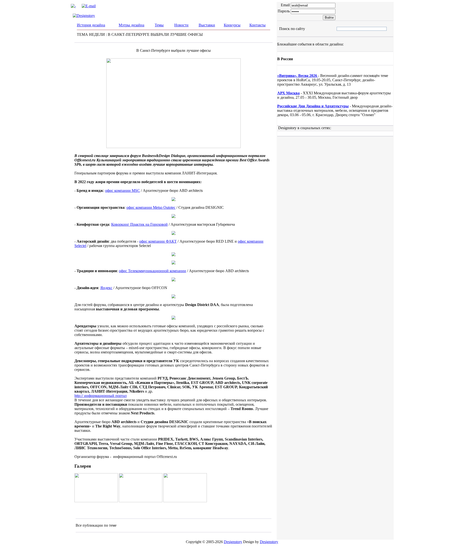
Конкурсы (232, 25)
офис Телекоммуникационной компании (152, 271)
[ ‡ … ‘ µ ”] (340, 28)
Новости (181, 25)
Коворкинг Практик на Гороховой (139, 224)
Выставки (207, 25)
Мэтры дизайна (131, 25)
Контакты (257, 25)
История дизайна (91, 25)
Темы (159, 25)
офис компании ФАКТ (158, 241)
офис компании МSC (122, 190)
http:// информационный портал (100, 396)
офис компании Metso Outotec (150, 207)
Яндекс (106, 288)
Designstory (233, 542)
